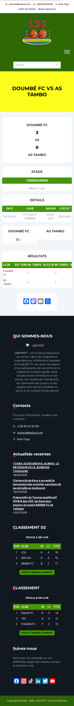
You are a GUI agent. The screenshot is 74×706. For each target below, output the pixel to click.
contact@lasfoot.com (20, 4)
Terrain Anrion (37, 180)
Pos (16, 546)
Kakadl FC (27, 612)
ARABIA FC (27, 563)
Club (24, 546)
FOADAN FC (28, 624)
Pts (56, 546)
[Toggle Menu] (67, 51)
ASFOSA (26, 557)
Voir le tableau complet (37, 572)
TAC (23, 618)
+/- (48, 546)
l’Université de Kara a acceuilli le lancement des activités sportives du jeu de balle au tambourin (37, 484)
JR (41, 546)
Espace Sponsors (47, 9)
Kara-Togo (63, 4)
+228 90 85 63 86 (44, 4)
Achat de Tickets (27, 9)
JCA (23, 552)
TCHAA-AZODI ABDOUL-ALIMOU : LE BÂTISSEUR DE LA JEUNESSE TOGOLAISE (36, 467)
